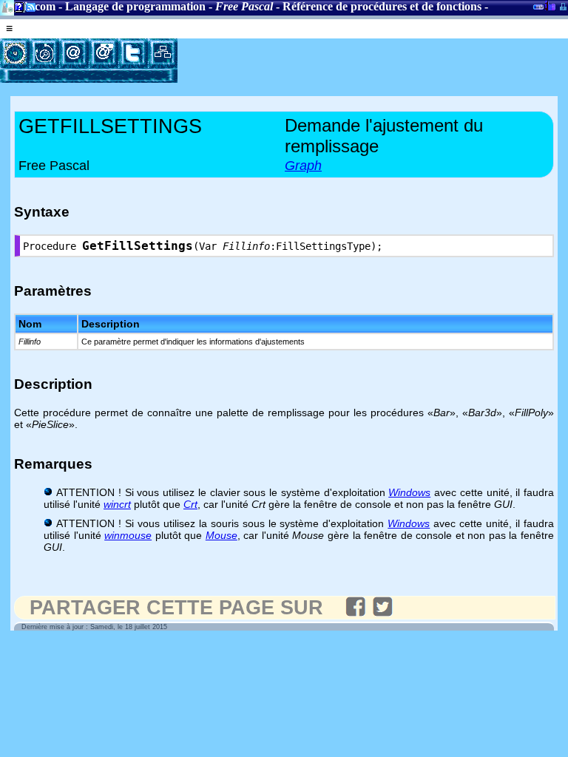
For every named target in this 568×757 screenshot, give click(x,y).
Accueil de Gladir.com (7, 6)
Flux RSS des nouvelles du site (27, 10)
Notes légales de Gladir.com (16, 10)
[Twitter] (133, 53)
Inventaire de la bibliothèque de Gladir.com (549, 5)
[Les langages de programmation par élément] (15, 53)
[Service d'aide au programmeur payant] (103, 53)
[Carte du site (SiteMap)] (163, 53)
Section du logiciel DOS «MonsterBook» (538, 10)
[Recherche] (44, 53)
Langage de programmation (135, 6)
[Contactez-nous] (74, 53)
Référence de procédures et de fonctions (382, 6)
